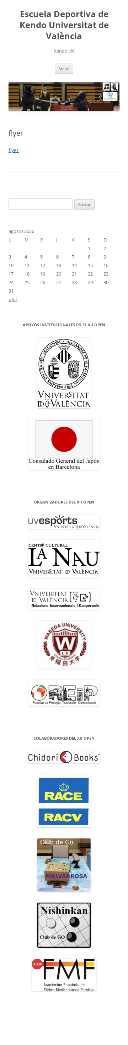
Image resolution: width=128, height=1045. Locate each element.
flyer (14, 150)
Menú (64, 68)
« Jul (13, 299)
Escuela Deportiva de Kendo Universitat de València (64, 25)
